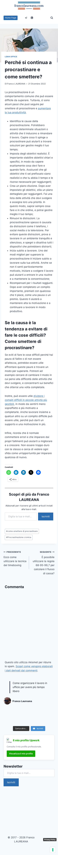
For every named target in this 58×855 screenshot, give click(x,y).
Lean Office (11, 56)
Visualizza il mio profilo (21, 753)
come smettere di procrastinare (22, 531)
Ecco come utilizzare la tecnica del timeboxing (15, 559)
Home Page (10, 18)
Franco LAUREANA (16, 84)
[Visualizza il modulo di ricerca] (51, 18)
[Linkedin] (32, 17)
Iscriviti (46, 516)
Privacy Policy (49, 839)
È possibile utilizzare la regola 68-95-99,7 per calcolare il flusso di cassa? (43, 563)
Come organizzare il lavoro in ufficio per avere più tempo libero (30, 687)
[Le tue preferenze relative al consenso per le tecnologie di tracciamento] (53, 850)
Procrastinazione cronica (18, 537)
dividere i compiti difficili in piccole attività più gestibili (26, 399)
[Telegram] (26, 17)
